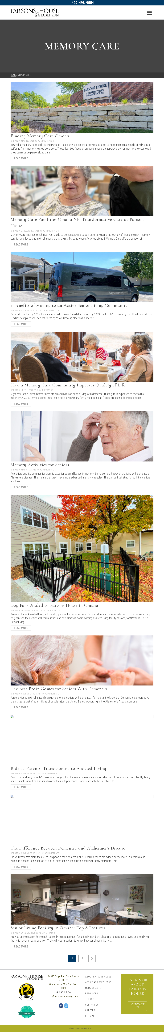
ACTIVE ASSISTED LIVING (98, 982)
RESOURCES (91, 993)
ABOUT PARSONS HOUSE (98, 976)
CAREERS (90, 1010)
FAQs (91, 999)
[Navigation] (149, 12)
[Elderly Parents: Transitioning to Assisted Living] (82, 740)
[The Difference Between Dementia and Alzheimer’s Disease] (82, 819)
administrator (46, 141)
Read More (21, 158)
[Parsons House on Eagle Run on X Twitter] (66, 1005)
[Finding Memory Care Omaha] (82, 107)
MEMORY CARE (93, 988)
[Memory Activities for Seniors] (82, 436)
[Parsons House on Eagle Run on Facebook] (61, 1005)
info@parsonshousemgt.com (63, 996)
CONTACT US (92, 1004)
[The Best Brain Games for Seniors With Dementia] (82, 660)
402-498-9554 (83, 2)
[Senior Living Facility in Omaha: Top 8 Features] (82, 899)
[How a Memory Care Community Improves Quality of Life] (82, 356)
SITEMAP (90, 1016)
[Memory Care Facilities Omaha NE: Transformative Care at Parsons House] (82, 190)
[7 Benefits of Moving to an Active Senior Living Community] (82, 277)
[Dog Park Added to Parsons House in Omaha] (82, 548)
